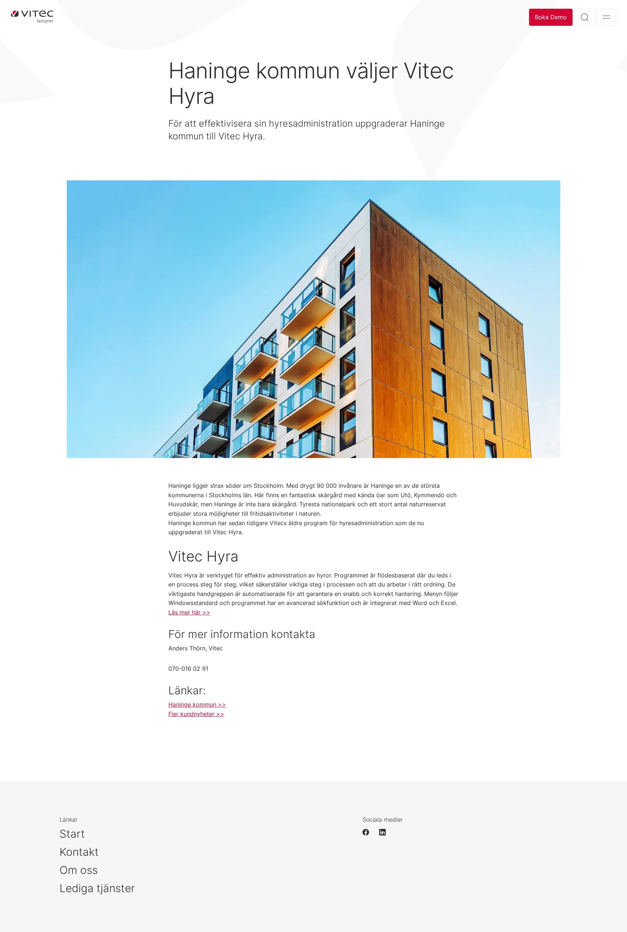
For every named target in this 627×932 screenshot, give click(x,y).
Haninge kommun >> (197, 704)
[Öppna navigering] (606, 17)
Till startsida (32, 17)
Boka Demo (551, 17)
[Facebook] (369, 832)
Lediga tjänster (97, 888)
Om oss (79, 869)
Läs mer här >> (189, 612)
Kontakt (79, 851)
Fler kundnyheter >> (196, 714)
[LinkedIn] (385, 832)
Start (72, 833)
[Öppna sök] (584, 17)
